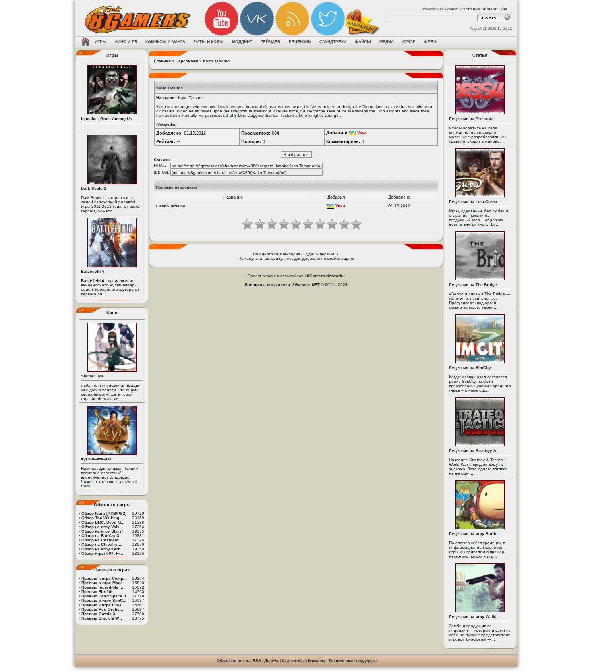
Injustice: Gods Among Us (106, 118)
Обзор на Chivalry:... (101, 544)
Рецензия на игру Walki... (474, 616)
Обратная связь (233, 660)
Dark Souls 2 (93, 188)
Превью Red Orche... (102, 609)
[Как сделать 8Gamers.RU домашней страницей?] (85, 42)
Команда (316, 660)
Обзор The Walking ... (102, 518)
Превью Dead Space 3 (103, 596)
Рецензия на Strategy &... (474, 450)
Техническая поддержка (353, 660)
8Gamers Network (324, 276)
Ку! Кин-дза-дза (96, 459)
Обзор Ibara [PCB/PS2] (103, 513)
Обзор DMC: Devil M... (102, 522)
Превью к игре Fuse (101, 605)
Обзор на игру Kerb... (102, 549)
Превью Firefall (96, 591)
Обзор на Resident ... (102, 540)
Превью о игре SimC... (103, 600)
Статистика (293, 660)
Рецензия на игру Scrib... (474, 533)
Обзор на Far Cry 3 (100, 535)
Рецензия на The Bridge (473, 284)
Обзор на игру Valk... (102, 527)
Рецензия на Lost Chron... (475, 201)
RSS (257, 660)
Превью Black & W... (101, 618)
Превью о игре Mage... (103, 583)
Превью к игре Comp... (104, 578)
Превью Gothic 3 (98, 614)
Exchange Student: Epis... (485, 9)
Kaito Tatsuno (216, 61)
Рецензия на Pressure (471, 118)
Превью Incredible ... (102, 587)
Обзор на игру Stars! (102, 531)
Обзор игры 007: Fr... (102, 553)
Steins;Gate (92, 376)
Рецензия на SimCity (470, 367)
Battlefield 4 (92, 271)
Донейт (271, 660)
